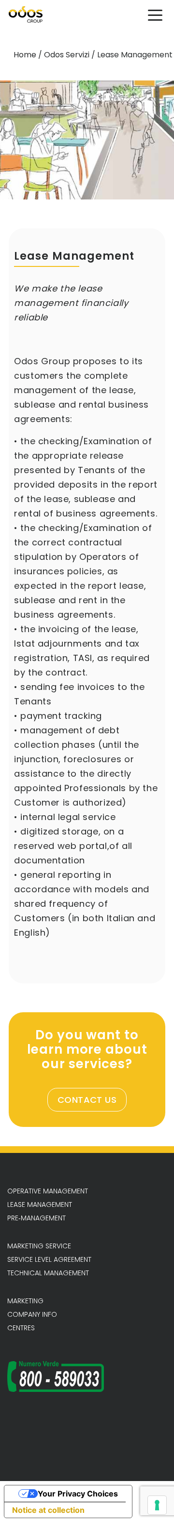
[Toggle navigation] (155, 14)
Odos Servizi (66, 54)
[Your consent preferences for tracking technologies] (157, 1505)
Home (25, 54)
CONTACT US (87, 1100)
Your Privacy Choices (78, 1493)
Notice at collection (48, 1510)
